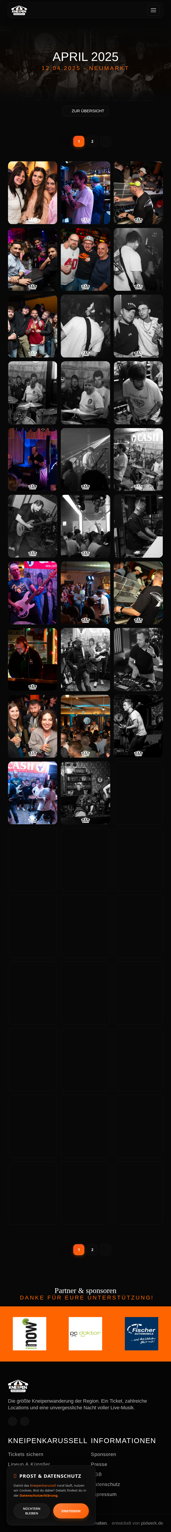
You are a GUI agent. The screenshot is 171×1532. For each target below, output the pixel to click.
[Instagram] (24, 1421)
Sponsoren (103, 1454)
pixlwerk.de (152, 1523)
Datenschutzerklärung (39, 1495)
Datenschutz (105, 1484)
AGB (96, 1474)
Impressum (104, 1494)
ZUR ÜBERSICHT (88, 111)
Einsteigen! (71, 1511)
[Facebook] (12, 1421)
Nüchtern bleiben (31, 1510)
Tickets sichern (25, 1454)
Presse (99, 1464)
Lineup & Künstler (29, 1464)
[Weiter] (105, 141)
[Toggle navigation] (153, 10)
